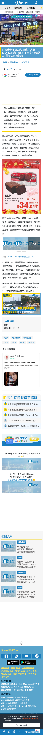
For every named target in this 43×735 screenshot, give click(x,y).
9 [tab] (21, 17)
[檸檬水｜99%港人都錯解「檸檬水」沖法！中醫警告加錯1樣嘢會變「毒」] (8, 565)
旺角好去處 (6, 673)
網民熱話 (5, 684)
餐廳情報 (22, 673)
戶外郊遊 (22, 572)
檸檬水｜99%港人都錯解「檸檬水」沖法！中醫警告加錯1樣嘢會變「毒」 (26, 565)
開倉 (18, 667)
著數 (6, 337)
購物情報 (14, 62)
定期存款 (39, 12)
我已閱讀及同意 (21, 725)
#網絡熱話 (11, 708)
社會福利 (5, 676)
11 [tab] (25, 17)
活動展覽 (22, 542)
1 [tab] (16, 14)
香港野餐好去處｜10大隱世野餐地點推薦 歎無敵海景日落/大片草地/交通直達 (26, 580)
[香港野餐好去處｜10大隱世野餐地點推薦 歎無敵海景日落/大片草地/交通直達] (8, 580)
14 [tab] (21, 20)
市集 (13, 667)
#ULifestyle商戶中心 (26, 706)
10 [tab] (23, 17)
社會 (20, 587)
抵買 (6, 342)
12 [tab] (28, 17)
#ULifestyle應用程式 (10, 703)
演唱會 (7, 7)
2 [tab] (18, 14)
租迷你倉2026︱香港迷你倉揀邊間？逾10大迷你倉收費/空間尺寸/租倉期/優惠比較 (26, 595)
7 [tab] (16, 17)
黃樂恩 (9, 69)
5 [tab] (25, 14)
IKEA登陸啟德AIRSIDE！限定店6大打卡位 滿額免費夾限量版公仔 (26, 550)
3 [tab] (21, 14)
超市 (22, 342)
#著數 (3, 708)
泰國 (14, 342)
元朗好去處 (20, 670)
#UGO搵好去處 (7, 697)
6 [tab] (28, 14)
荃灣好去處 (31, 670)
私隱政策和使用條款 (30, 718)
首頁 (5, 62)
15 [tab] (23, 20)
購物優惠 (28, 337)
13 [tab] (18, 20)
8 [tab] (18, 17)
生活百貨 (25, 62)
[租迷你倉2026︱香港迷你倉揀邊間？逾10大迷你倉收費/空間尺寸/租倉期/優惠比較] (8, 596)
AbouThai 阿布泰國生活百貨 (21, 256)
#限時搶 (23, 703)
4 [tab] (23, 14)
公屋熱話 (20, 12)
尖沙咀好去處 (28, 667)
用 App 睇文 (34, 74)
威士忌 (31, 342)
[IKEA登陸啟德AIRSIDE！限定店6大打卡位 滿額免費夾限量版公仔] (8, 550)
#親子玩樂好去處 (22, 700)
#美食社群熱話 (7, 700)
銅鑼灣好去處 (7, 670)
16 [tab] (25, 20)
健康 (20, 557)
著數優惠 (16, 337)
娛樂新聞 (29, 12)
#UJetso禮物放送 (8, 706)
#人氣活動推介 (21, 697)
